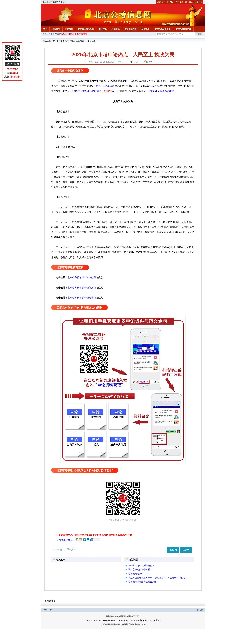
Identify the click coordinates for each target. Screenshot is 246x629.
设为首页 (189, 2)
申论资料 (103, 29)
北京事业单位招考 (86, 29)
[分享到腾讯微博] (84, 540)
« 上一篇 (57, 549)
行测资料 (116, 29)
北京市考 (69, 29)
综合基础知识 (131, 29)
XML (144, 624)
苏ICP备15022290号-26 (150, 620)
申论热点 (92, 41)
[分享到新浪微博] (80, 540)
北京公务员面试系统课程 (161, 91)
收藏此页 (173, 550)
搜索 (199, 34)
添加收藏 (199, 2)
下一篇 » (71, 549)
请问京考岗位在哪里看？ (140, 569)
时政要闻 (56, 29)
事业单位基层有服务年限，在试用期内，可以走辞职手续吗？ (157, 577)
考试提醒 (186, 550)
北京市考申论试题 (183, 29)
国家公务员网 (49, 34)
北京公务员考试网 (65, 41)
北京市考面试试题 (162, 29)
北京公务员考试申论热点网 (82, 277)
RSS (45, 610)
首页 (45, 29)
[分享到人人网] (88, 540)
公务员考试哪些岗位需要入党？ (143, 581)
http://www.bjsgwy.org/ (110, 620)
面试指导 (145, 29)
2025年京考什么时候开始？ (141, 565)
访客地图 (161, 2)
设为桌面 (180, 2)
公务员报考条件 (135, 573)
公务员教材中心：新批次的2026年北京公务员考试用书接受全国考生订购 (94, 535)
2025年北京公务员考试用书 (86, 91)
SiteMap (170, 2)
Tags (50, 610)
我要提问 (150, 62)
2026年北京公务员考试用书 (74, 34)
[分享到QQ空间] (77, 540)
